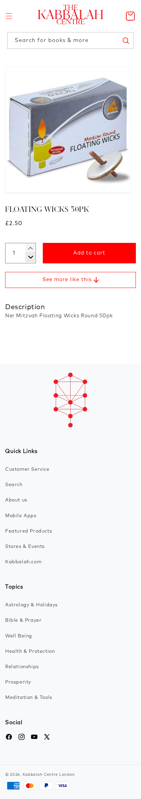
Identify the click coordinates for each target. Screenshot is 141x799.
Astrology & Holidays (31, 605)
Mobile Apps (21, 515)
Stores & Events (25, 546)
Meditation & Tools (28, 697)
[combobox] (70, 40)
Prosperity (18, 682)
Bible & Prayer (23, 620)
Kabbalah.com (23, 562)
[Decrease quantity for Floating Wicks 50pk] (28, 248)
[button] (8, 16)
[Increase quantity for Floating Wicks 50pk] (28, 257)
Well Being (18, 636)
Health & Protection (30, 651)
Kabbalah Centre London (49, 774)
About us (16, 500)
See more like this (67, 279)
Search (14, 484)
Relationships (22, 666)
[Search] (125, 40)
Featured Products (28, 531)
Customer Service (27, 469)
